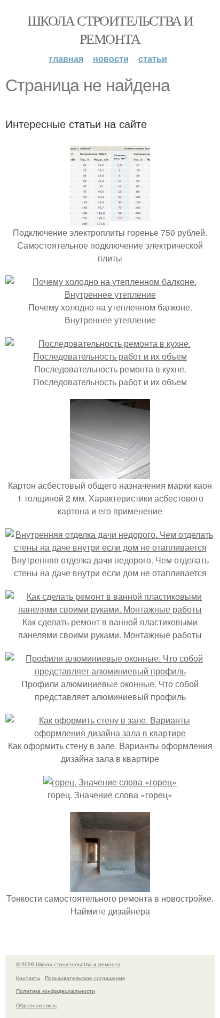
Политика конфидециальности (55, 991)
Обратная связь (36, 1005)
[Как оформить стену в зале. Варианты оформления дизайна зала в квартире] (110, 733)
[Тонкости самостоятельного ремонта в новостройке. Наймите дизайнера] (110, 885)
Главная (66, 58)
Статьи (152, 58)
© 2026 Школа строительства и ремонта (68, 964)
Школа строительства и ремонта (110, 29)
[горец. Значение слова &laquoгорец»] (110, 782)
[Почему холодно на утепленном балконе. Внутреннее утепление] (110, 294)
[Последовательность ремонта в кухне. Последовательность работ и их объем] (110, 356)
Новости (111, 58)
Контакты (28, 978)
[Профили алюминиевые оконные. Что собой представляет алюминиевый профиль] (110, 671)
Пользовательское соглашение (85, 978)
